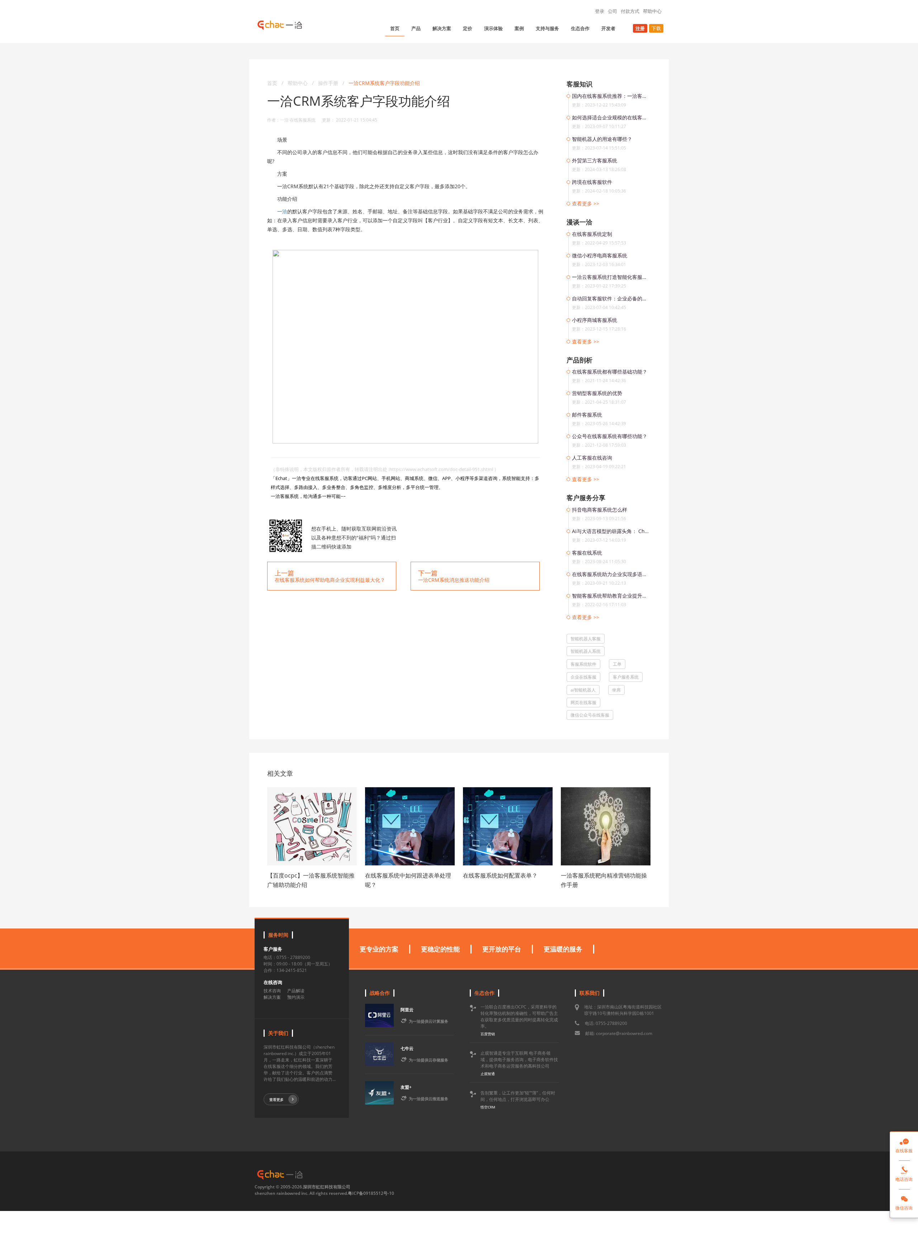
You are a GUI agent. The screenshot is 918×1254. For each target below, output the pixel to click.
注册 (640, 28)
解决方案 (441, 28)
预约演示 (295, 997)
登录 (599, 11)
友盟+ (406, 1087)
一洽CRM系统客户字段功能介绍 (384, 83)
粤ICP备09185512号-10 (371, 1193)
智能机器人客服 (586, 639)
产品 (416, 28)
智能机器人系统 (586, 651)
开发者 (608, 28)
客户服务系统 (626, 677)
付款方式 (630, 11)
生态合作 (580, 28)
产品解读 (295, 991)
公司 (612, 11)
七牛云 (407, 1048)
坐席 (616, 690)
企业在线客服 (583, 677)
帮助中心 (652, 11)
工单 (617, 664)
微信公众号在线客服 (590, 715)
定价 (467, 28)
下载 (656, 28)
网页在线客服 (583, 702)
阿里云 (407, 1010)
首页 (394, 28)
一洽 (282, 211)
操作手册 (329, 83)
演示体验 (493, 28)
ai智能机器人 (583, 690)
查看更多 (276, 1099)
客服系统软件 (583, 664)
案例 (519, 28)
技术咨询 (272, 991)
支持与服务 (547, 28)
